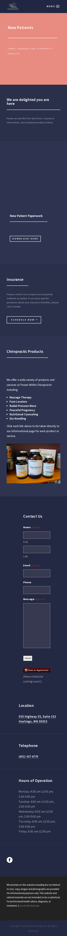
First (25, 541)
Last (25, 556)
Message (34, 599)
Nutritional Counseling (24, 414)
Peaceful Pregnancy (22, 410)
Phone (27, 582)
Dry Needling (18, 418)
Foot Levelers (18, 401)
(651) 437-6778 (28, 756)
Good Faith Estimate (29, 905)
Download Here (25, 238)
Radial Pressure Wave (23, 406)
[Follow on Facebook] (10, 860)
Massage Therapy (21, 397)
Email (31, 565)
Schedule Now (23, 319)
